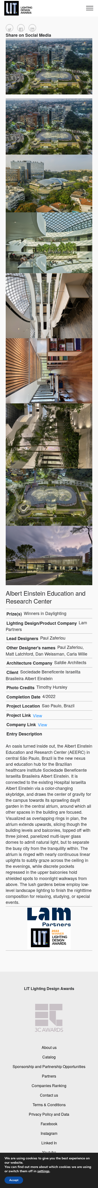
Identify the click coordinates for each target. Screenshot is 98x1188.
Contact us (49, 1095)
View (37, 715)
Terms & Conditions (49, 1104)
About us (49, 1047)
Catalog (49, 1057)
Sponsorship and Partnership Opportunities (49, 1066)
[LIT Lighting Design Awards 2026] (17, 8)
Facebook (49, 1123)
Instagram (49, 1133)
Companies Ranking (49, 1085)
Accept (13, 1180)
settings (43, 1171)
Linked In (49, 1143)
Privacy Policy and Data (49, 1114)
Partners (49, 1076)
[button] (9, 28)
